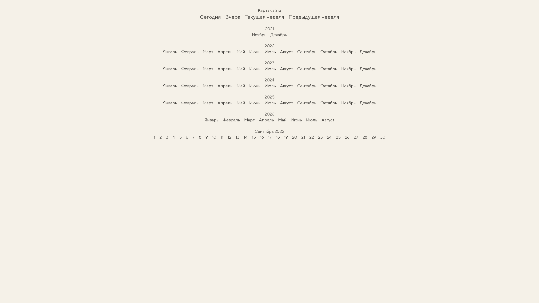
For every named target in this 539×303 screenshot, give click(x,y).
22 (311, 137)
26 (347, 137)
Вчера (232, 17)
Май (241, 51)
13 (237, 137)
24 (329, 137)
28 (365, 137)
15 (254, 137)
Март (208, 51)
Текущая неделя (264, 17)
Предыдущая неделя (313, 17)
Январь (170, 51)
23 (320, 137)
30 (382, 137)
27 (356, 137)
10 (214, 137)
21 (303, 137)
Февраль (190, 51)
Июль (270, 51)
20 (294, 137)
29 (373, 137)
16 (262, 137)
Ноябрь (259, 34)
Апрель (224, 51)
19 (286, 137)
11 (221, 137)
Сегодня (210, 17)
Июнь (254, 51)
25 (338, 137)
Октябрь (328, 51)
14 (246, 137)
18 (278, 137)
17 (270, 137)
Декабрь (279, 34)
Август (286, 51)
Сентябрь (306, 51)
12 (229, 137)
